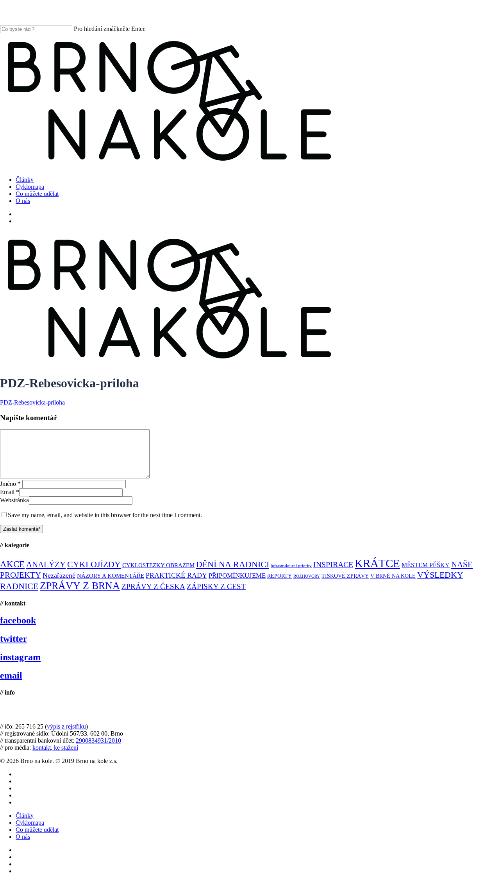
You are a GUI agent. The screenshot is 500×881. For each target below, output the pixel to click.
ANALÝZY (46, 564)
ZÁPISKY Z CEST (216, 586)
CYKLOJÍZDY (94, 564)
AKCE (12, 564)
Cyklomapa (30, 822)
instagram (20, 657)
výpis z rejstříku (66, 726)
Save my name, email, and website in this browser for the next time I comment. (105, 515)
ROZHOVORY (306, 576)
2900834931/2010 (98, 740)
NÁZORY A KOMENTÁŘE (110, 576)
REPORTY (279, 576)
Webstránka (14, 500)
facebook (18, 620)
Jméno (10, 483)
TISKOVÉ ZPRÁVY (345, 576)
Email (9, 492)
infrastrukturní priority (291, 566)
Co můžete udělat (37, 829)
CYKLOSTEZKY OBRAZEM (158, 565)
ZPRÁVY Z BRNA (80, 585)
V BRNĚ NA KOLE (393, 576)
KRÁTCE (377, 563)
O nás (23, 836)
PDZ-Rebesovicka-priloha (32, 402)
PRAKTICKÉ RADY (176, 575)
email (11, 675)
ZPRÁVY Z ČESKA (153, 586)
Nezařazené (59, 575)
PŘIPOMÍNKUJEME (237, 575)
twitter (13, 639)
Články (25, 815)
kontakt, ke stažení (55, 747)
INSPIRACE (333, 564)
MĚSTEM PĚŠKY (426, 565)
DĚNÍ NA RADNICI (232, 564)
